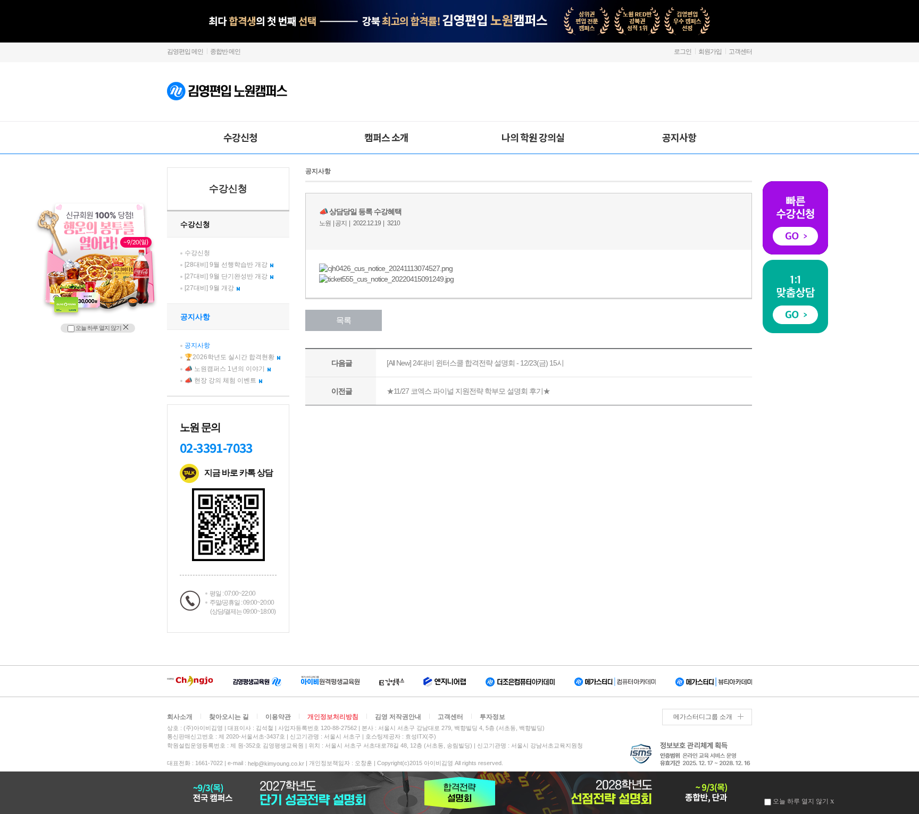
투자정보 (492, 716)
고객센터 (740, 51)
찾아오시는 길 (229, 716)
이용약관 (278, 716)
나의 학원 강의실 (533, 137)
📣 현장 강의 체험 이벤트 (220, 380)
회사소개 (180, 716)
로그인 (682, 51)
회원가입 (710, 51)
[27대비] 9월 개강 (209, 288)
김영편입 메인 (185, 51)
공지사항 (679, 137)
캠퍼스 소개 (386, 137)
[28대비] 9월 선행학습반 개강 (226, 264)
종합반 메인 (225, 51)
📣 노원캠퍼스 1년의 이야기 (225, 368)
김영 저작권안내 (398, 716)
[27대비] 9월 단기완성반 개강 (226, 276)
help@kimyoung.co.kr (276, 763)
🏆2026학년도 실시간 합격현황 (229, 357)
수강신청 (240, 137)
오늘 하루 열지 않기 (97, 328)
